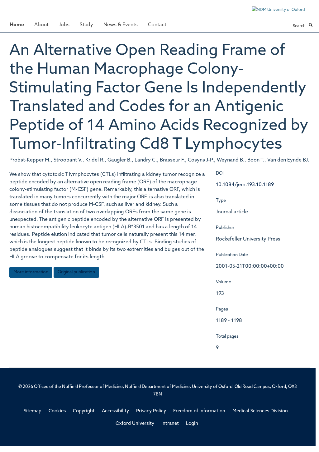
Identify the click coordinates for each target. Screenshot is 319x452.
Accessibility (115, 411)
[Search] (310, 25)
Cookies (57, 411)
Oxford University (135, 423)
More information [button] (30, 272)
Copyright (84, 411)
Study (86, 24)
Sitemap (32, 411)
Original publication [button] (76, 272)
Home (17, 24)
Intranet (170, 423)
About (41, 24)
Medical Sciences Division (260, 411)
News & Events (120, 24)
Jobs (64, 24)
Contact (157, 24)
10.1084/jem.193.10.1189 (245, 184)
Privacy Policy (151, 411)
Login (192, 423)
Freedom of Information (199, 411)
